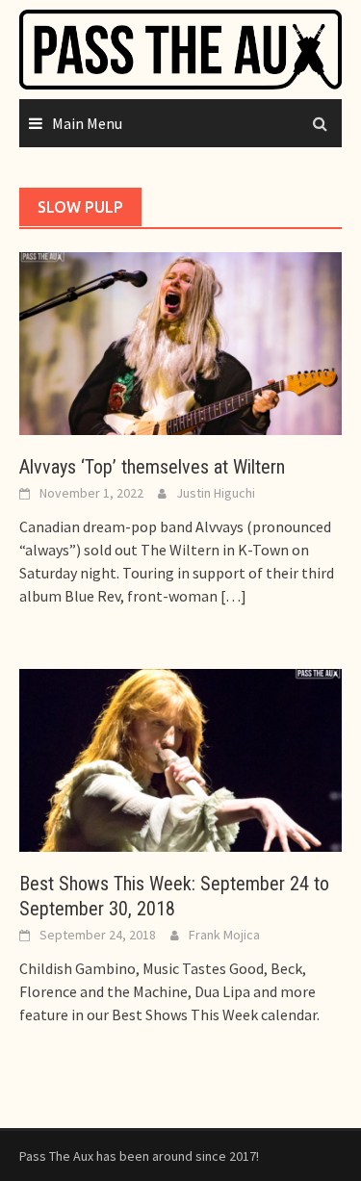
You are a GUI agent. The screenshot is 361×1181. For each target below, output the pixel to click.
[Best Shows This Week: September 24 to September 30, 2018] (180, 758)
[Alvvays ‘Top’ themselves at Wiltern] (180, 341)
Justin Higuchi (215, 492)
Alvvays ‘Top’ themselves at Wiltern (152, 466)
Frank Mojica (224, 934)
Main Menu (87, 123)
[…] (232, 595)
